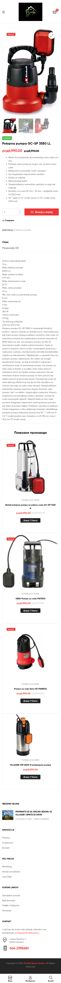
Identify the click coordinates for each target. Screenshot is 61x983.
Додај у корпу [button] (30, 520)
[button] (51, 35)
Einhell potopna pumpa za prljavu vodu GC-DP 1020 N (30, 507)
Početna (6, 837)
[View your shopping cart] (55, 12)
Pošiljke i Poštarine (10, 905)
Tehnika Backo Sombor (34, 963)
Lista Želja (7, 876)
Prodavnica (7, 842)
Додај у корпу (44, 212)
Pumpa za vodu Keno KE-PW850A (30, 688)
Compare (9, 220)
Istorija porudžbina (11, 871)
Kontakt (5, 847)
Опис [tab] (5, 242)
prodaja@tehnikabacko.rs (27, 932)
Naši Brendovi (8, 900)
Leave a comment (41, 819)
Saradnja (6, 910)
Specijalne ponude (11, 895)
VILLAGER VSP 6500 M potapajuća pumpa (30, 765)
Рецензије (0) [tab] (10, 248)
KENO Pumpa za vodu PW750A (30, 598)
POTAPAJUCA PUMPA (22, 230)
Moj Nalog (7, 866)
